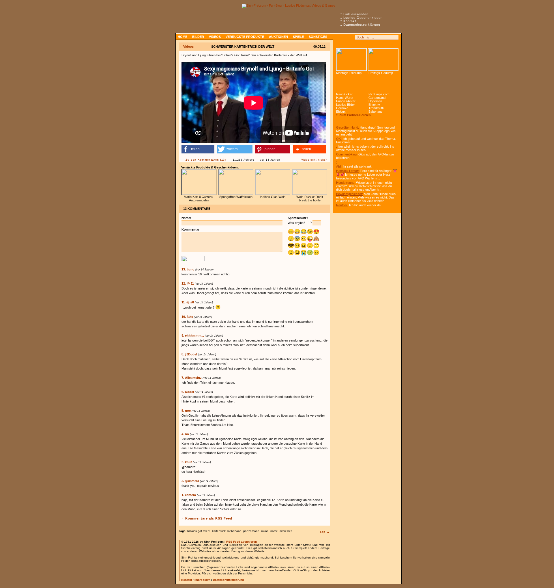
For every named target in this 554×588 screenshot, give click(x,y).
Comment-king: (347, 154)
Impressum (202, 579)
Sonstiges (318, 36)
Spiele (298, 36)
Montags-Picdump (349, 73)
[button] (197, 149)
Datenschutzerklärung (361, 24)
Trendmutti (375, 108)
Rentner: (342, 205)
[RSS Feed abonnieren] (338, 37)
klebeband (234, 531)
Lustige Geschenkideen (363, 17)
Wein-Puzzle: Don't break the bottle (309, 198)
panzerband (251, 531)
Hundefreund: (345, 182)
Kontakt (349, 21)
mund (265, 531)
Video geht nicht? (314, 159)
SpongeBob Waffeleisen (235, 197)
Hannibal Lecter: (347, 170)
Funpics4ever (345, 101)
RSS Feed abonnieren (241, 541)
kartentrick (219, 531)
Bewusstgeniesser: (349, 194)
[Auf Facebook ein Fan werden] (345, 37)
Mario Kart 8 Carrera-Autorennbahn (199, 198)
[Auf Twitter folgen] (351, 37)
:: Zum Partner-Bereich (353, 115)
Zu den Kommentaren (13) (206, 159)
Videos (215, 36)
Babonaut (375, 111)
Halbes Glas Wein (272, 197)
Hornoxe (342, 108)
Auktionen (278, 36)
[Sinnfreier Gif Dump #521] (383, 59)
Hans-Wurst (344, 97)
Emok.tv (374, 104)
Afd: (339, 166)
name (274, 531)
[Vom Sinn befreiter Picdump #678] (351, 59)
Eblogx (341, 111)
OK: (339, 138)
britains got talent (198, 531)
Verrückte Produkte (245, 36)
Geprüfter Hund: (347, 127)
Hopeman (375, 101)
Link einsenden (355, 14)
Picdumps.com (378, 94)
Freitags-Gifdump (380, 73)
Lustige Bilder (345, 104)
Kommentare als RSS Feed (208, 518)
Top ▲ (325, 531)
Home (182, 36)
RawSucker (344, 94)
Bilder (198, 36)
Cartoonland (376, 97)
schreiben (286, 531)
